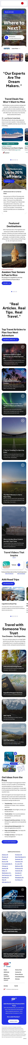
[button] (10, 159)
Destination (12, 36)
